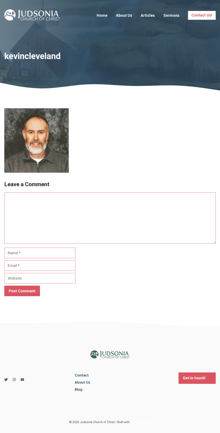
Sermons (171, 15)
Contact (82, 375)
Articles (148, 15)
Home (102, 15)
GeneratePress (140, 422)
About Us (124, 15)
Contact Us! (201, 15)
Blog (78, 389)
